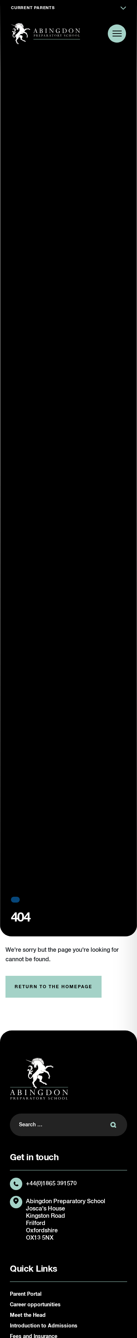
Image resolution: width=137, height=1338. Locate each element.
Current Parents (33, 8)
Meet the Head (28, 1315)
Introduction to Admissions (43, 1326)
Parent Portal (26, 1294)
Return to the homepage (53, 987)
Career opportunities (35, 1304)
